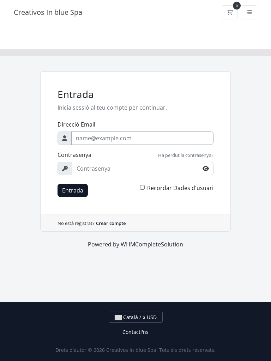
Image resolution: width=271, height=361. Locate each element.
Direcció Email (76, 124)
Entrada (72, 190)
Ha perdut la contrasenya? (185, 155)
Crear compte (111, 223)
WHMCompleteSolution (152, 244)
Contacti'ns (135, 332)
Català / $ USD (139, 317)
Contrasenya (74, 155)
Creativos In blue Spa (48, 12)
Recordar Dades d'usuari (180, 188)
